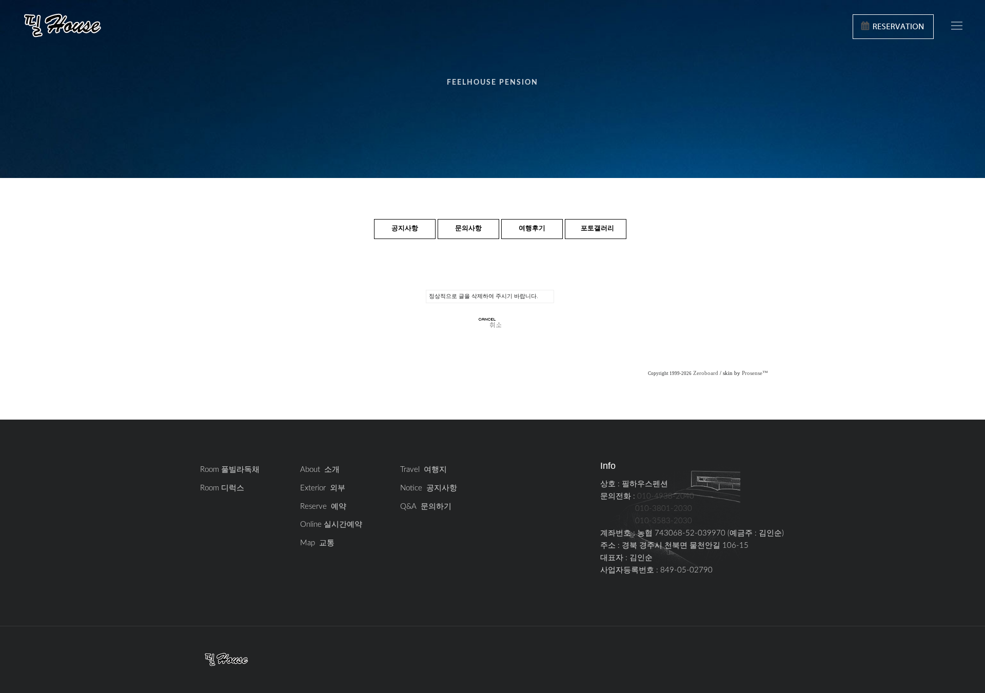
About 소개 (320, 469)
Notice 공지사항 (428, 488)
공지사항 (404, 228)
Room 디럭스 (222, 488)
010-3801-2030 (663, 508)
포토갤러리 (597, 228)
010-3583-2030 (663, 521)
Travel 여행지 (423, 469)
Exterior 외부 (322, 488)
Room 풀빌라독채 (230, 469)
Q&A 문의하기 (425, 506)
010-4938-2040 (665, 496)
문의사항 (468, 228)
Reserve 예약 (323, 506)
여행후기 (532, 228)
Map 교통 (317, 543)
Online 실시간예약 (331, 524)
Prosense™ (755, 373)
